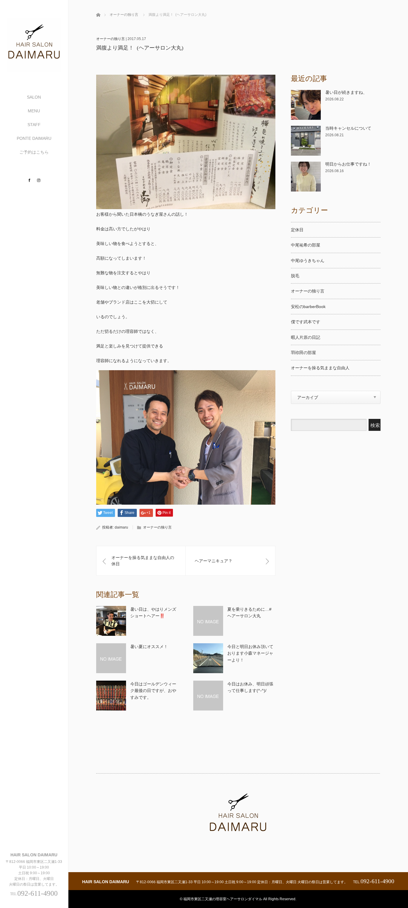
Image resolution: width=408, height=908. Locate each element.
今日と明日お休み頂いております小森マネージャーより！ (250, 653)
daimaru (121, 527)
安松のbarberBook (308, 306)
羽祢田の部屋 (303, 352)
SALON (34, 97)
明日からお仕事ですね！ (348, 164)
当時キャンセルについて (348, 128)
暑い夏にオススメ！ (149, 646)
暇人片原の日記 (305, 337)
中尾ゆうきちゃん (307, 260)
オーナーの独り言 (124, 15)
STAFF (34, 124)
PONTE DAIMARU (34, 138)
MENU (34, 110)
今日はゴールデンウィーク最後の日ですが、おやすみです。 (153, 691)
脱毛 (295, 275)
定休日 (297, 229)
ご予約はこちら (34, 152)
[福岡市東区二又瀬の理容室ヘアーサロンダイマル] (34, 69)
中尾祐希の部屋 (305, 245)
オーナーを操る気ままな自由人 (320, 367)
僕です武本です (305, 321)
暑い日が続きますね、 (346, 92)
